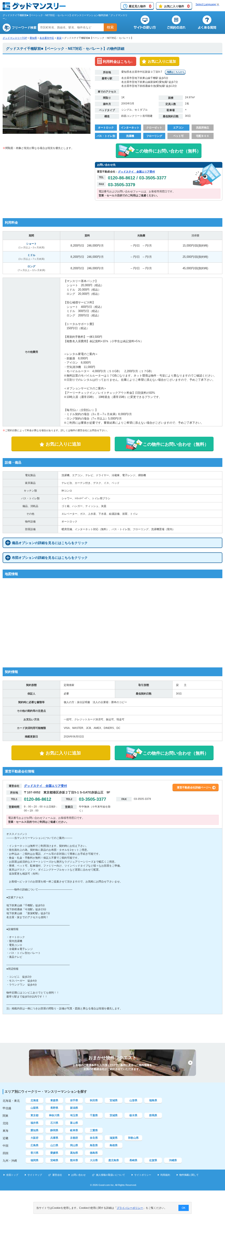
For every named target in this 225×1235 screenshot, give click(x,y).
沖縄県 (173, 1160)
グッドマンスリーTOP (15, 38)
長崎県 (133, 1160)
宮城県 (114, 1100)
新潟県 (74, 1107)
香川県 (34, 1152)
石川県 (54, 1122)
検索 (110, 27)
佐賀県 (153, 1160)
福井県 (34, 1122)
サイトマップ (34, 1175)
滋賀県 (114, 1137)
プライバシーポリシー (130, 1207)
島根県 (114, 1145)
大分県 (94, 1160)
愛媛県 (54, 1152)
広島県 (34, 1145)
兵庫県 (54, 1137)
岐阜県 (74, 1130)
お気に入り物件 (177, 6)
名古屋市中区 (47, 38)
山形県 (133, 1100)
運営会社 (57, 1175)
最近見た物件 (140, 6)
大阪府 (34, 1137)
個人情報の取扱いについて (110, 1175)
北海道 (34, 1100)
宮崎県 (54, 1160)
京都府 (74, 1137)
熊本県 (74, 1160)
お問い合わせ (78, 1175)
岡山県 (74, 1145)
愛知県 (33, 38)
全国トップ (12, 1175)
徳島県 (94, 1152)
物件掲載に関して (189, 1175)
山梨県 (34, 1107)
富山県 (74, 1122)
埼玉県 (74, 1115)
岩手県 (74, 1100)
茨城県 (114, 1115)
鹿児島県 (113, 1160)
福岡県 (34, 1160)
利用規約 (165, 1175)
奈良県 (94, 1137)
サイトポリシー (142, 1175)
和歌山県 (133, 1137)
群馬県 (153, 1115)
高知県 (74, 1152)
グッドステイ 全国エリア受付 (136, 171)
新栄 (59, 38)
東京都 (34, 1115)
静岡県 (54, 1130)
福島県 (153, 1100)
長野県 (54, 1107)
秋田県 (94, 1100)
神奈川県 (54, 1115)
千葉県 (94, 1115)
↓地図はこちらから (175, 72)
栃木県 (133, 1115)
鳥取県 (94, 1145)
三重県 (94, 1130)
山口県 (54, 1145)
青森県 (54, 1100)
